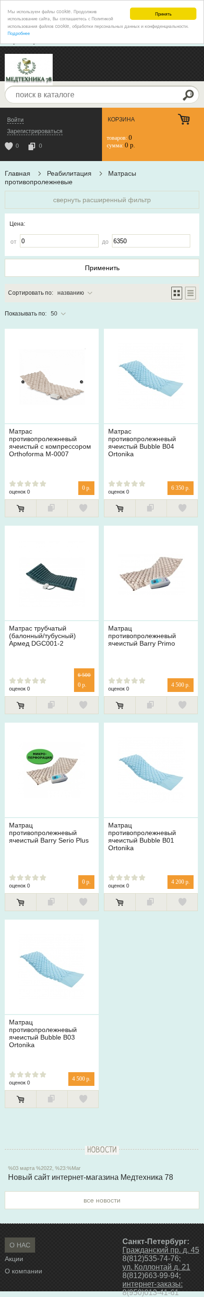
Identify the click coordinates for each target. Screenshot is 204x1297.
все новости (102, 1200)
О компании (23, 1271)
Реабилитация (69, 173)
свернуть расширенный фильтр (102, 200)
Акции (14, 1259)
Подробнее (19, 32)
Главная (17, 173)
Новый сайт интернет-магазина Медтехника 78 (90, 1177)
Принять (163, 13)
